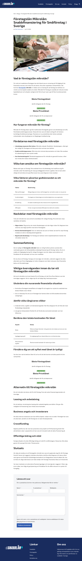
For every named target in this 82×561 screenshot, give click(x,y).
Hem (15, 13)
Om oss (57, 4)
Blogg (76, 4)
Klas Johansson (19, 29)
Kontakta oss (33, 558)
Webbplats (53, 488)
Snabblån (40, 4)
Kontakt (64, 4)
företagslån (22, 87)
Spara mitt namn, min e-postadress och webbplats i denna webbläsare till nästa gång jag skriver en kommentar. (40, 520)
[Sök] (79, 4)
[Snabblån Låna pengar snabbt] (8, 4)
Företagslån (49, 4)
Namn (19, 488)
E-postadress (37, 488)
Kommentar (20, 495)
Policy (70, 4)
